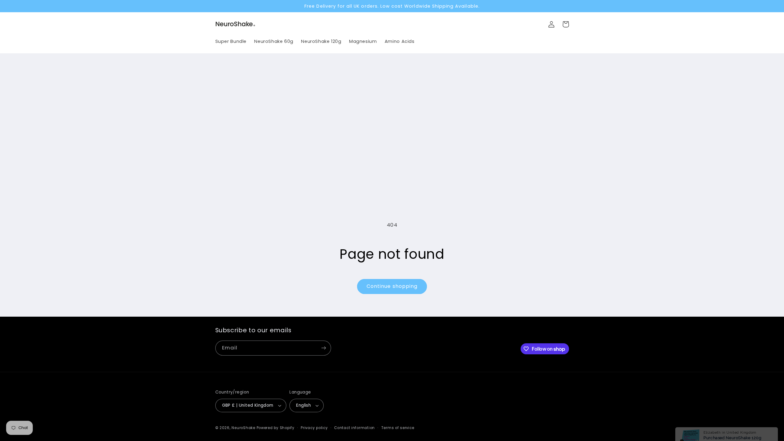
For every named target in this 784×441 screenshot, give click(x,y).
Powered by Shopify (276, 427)
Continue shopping (392, 286)
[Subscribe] (323, 348)
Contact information (354, 427)
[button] (566, 24)
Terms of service (397, 427)
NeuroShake (243, 427)
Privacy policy (314, 427)
